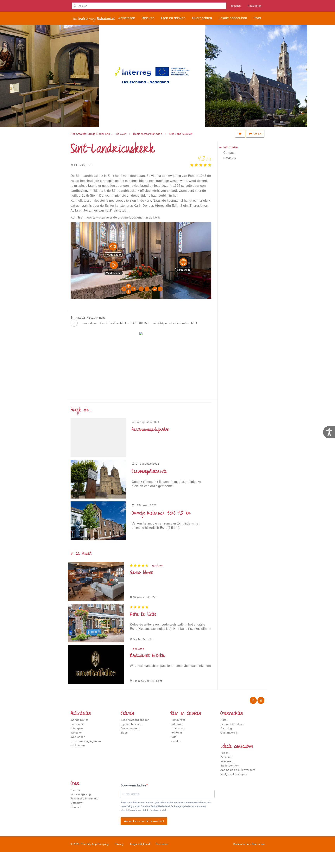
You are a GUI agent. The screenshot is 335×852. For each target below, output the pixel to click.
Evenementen (130, 728)
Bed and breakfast (232, 724)
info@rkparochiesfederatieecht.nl (175, 323)
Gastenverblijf (229, 732)
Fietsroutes (78, 724)
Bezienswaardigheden (150, 430)
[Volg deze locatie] (240, 134)
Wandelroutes (80, 719)
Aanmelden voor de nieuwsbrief (144, 821)
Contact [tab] (229, 152)
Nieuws (75, 790)
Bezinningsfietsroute (149, 471)
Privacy (119, 844)
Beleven (127, 714)
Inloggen (236, 5)
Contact (76, 807)
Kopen (224, 752)
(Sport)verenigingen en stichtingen (86, 743)
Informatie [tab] (230, 147)
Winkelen (77, 732)
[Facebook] (74, 323)
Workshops (78, 736)
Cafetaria (176, 724)
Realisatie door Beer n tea (248, 844)
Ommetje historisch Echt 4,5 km (161, 513)
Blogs (124, 732)
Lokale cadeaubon (236, 747)
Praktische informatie (84, 798)
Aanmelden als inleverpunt (237, 769)
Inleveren (226, 761)
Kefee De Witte (143, 614)
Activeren (226, 757)
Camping (226, 728)
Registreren (254, 5)
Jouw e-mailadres (133, 785)
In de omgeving (81, 794)
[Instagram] (260, 700)
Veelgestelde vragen (233, 774)
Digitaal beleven (131, 724)
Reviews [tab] (229, 158)
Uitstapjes (77, 728)
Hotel (223, 719)
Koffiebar (176, 732)
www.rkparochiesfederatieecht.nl (104, 323)
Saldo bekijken (230, 765)
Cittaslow (76, 802)
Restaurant (177, 719)
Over (75, 784)
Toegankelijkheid (140, 844)
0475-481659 (139, 323)
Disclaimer (162, 844)
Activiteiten (81, 714)
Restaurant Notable (147, 656)
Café (173, 736)
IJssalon (175, 741)
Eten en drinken (185, 714)
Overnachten (231, 714)
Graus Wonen (141, 573)
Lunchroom (177, 728)
